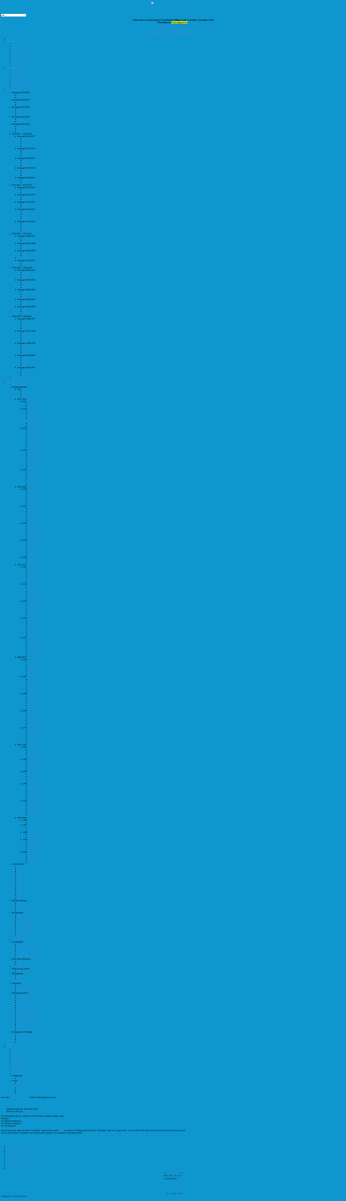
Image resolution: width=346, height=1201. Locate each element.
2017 (61, 1130)
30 (181, 1190)
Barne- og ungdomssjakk (17, 1168)
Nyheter (19, 1097)
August (170, 1173)
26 (170, 1190)
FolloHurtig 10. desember (187, 34)
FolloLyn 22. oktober (184, 32)
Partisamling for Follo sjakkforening (21, 1154)
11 (168, 1184)
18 (168, 1187)
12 (170, 1184)
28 (176, 1190)
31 (165, 1193)
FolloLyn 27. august (161, 32)
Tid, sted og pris (13, 1158)
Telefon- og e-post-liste (16, 1166)
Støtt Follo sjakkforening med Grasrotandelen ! (26, 1151)
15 (178, 1184)
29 (178, 1190)
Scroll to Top (6, 1198)
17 (165, 1187)
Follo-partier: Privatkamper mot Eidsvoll (23, 1146)
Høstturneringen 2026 (173, 27)
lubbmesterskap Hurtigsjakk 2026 (173, 29)
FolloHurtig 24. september (159, 34)
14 (176, 1184)
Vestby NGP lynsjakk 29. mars (24, 1103)
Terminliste (11, 1149)
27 (173, 1190)
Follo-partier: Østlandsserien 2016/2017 (23, 1161)
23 (181, 1187)
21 (176, 1187)
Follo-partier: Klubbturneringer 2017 (22, 1156)
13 (173, 1184)
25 (168, 1190)
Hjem (12, 1097)
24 (165, 1190)
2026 (176, 1173)
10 (165, 1184)
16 (181, 1184)
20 (173, 1187)
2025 (26, 1097)
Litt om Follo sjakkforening (18, 1163)
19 (170, 1187)
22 (178, 1187)
